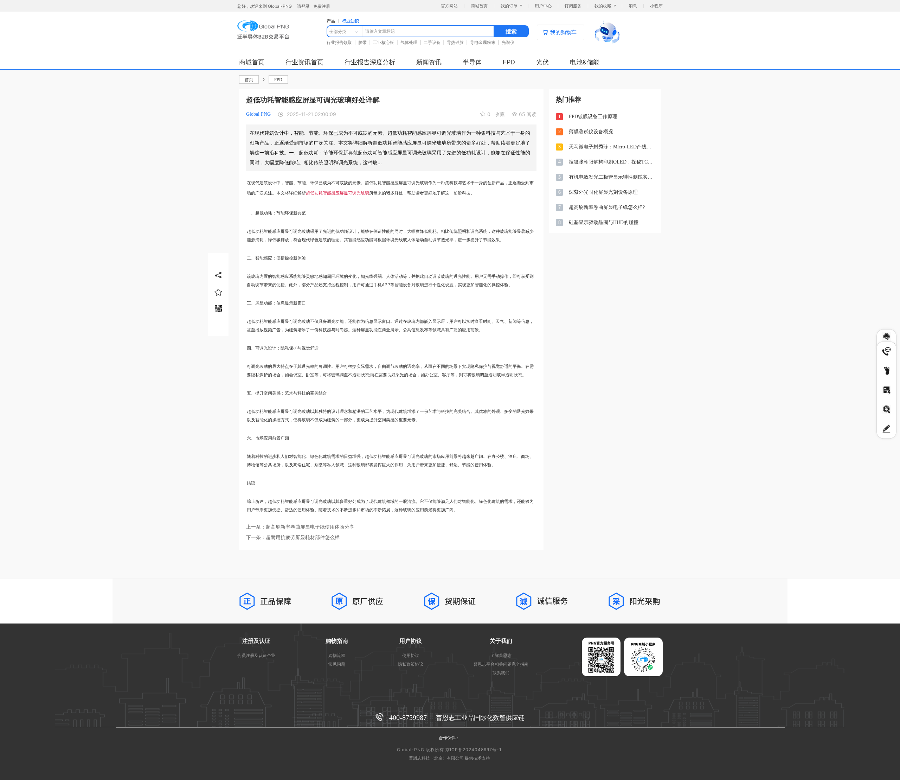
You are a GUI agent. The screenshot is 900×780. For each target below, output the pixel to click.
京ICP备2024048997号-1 (473, 749)
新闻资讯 (429, 62)
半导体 (472, 62)
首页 (249, 79)
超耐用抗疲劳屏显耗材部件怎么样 (303, 537)
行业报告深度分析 (370, 62)
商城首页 (251, 62)
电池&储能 (584, 62)
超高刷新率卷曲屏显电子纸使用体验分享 (310, 527)
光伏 (542, 62)
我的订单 (509, 5)
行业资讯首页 (304, 62)
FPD (509, 62)
